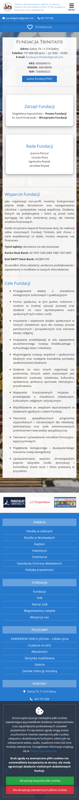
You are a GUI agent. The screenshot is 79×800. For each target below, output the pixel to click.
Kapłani (39, 544)
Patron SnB (39, 604)
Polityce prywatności (43, 751)
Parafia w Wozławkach (39, 538)
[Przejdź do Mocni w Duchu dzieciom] (65, 502)
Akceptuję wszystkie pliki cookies (40, 780)
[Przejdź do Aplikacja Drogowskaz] (39, 502)
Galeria (40, 664)
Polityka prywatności (39, 570)
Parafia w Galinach (40, 531)
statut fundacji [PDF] (39, 79)
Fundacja (43, 27)
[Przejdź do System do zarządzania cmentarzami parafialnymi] (14, 502)
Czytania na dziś (39, 645)
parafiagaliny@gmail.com (19, 18)
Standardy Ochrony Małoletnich (39, 563)
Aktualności (39, 652)
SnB (39, 598)
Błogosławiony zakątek (39, 611)
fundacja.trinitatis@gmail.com (44, 57)
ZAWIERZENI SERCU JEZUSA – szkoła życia (39, 639)
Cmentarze (39, 557)
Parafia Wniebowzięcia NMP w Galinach (39, 7)
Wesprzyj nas (39, 617)
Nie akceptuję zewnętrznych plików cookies (40, 790)
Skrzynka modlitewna (40, 658)
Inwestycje (39, 551)
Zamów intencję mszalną (39, 671)
